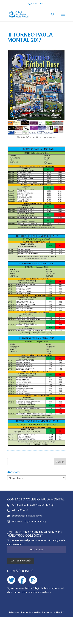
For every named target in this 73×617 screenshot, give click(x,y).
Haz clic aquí (36, 549)
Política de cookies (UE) (53, 612)
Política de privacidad (31, 612)
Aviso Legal (14, 612)
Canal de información (20, 560)
